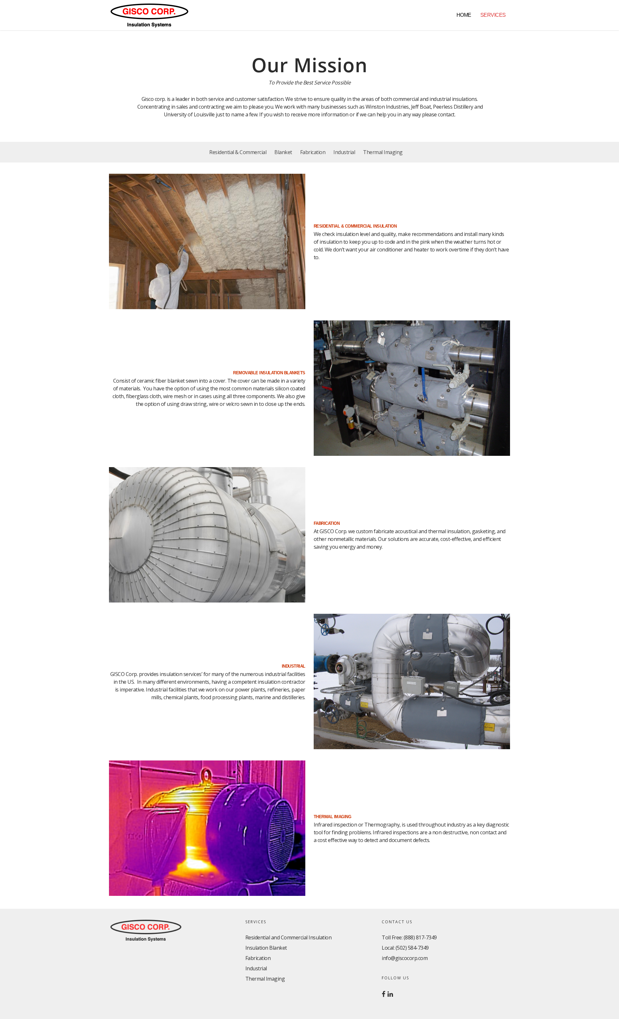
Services (493, 15)
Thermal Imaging (383, 152)
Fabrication (313, 152)
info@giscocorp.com (404, 958)
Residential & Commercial (237, 152)
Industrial (344, 152)
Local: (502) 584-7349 (405, 947)
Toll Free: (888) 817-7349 (409, 937)
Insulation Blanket (266, 947)
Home (464, 15)
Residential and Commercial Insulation (288, 937)
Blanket (283, 152)
